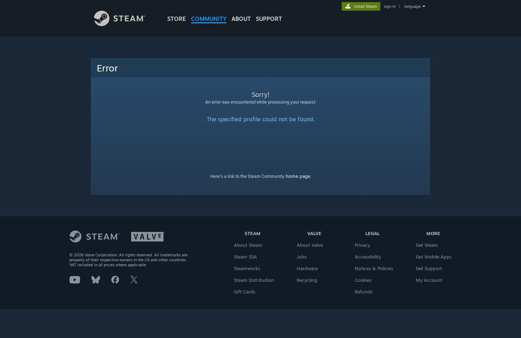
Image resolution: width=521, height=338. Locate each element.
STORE (176, 18)
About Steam (248, 245)
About (241, 18)
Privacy (362, 245)
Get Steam (427, 245)
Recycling (307, 280)
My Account (429, 280)
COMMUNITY (208, 18)
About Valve (310, 245)
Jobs (302, 257)
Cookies (363, 280)
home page (298, 176)
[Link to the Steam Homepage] (119, 24)
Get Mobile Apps (434, 257)
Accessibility (368, 257)
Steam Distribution (254, 280)
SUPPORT (269, 18)
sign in (390, 6)
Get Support (429, 268)
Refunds (363, 292)
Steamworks (247, 268)
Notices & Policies (374, 268)
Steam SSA (245, 257)
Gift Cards (244, 292)
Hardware (307, 268)
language (412, 6)
